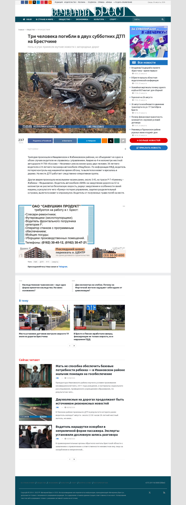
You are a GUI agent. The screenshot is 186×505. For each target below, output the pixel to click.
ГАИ (35, 262)
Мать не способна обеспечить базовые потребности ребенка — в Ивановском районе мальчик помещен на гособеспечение (90, 370)
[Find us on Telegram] (38, 2)
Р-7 (47, 262)
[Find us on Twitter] (34, 2)
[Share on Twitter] (110, 140)
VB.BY (29, 19)
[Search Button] (162, 19)
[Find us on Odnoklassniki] (30, 2)
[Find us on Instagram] (42, 2)
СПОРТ (113, 19)
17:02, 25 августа (140, 100)
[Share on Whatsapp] (117, 140)
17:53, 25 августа (140, 83)
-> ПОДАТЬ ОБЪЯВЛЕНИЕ (122, 2)
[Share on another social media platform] (123, 140)
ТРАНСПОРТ (25, 328)
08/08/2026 (70, 407)
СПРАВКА (101, 2)
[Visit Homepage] (93, 11)
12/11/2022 (33, 149)
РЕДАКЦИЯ (59, 2)
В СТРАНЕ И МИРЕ (44, 19)
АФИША (109, 2)
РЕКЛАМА (81, 2)
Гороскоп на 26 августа (141, 97)
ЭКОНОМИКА (82, 19)
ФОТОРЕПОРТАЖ (101, 483)
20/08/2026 (70, 439)
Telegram (62, 267)
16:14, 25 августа (140, 113)
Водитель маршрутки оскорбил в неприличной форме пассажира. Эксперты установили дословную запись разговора (87, 430)
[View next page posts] (74, 345)
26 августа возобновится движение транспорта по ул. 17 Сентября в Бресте (147, 107)
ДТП (42, 262)
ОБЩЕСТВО (64, 19)
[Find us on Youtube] (46, 2)
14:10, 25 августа (140, 135)
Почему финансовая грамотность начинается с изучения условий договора (146, 120)
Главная (21, 30)
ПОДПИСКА (92, 2)
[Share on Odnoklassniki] (104, 140)
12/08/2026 (70, 378)
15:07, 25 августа (140, 125)
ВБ (57, 378)
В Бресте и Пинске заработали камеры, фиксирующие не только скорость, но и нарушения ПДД (93, 337)
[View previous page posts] (70, 345)
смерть (55, 262)
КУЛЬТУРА (99, 19)
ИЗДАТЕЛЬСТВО (70, 2)
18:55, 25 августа (140, 73)
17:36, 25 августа (140, 93)
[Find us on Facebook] (22, 2)
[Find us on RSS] (50, 2)
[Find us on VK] (26, 2)
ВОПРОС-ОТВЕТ (85, 483)
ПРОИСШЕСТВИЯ (43, 30)
